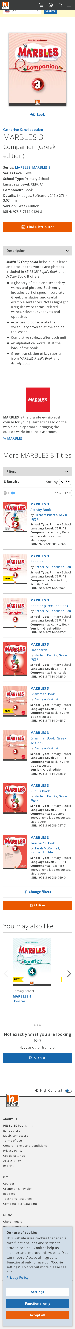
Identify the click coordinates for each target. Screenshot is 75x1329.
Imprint (8, 1166)
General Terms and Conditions (25, 1145)
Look (40, 114)
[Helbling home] (12, 1100)
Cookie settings (14, 1156)
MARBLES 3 (41, 167)
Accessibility (12, 1161)
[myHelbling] (50, 5)
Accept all (37, 1315)
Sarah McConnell (47, 848)
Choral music (12, 1221)
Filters (11, 471)
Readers (9, 1194)
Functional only (37, 1303)
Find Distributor (40, 227)
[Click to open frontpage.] (5, 5)
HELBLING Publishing (18, 1125)
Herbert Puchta (46, 515)
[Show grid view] (6, 493)
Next (68, 974)
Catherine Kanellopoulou (23, 129)
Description (16, 250)
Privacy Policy (17, 1277)
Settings (37, 1292)
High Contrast (51, 1090)
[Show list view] (13, 493)
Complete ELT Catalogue (20, 1204)
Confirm (50, 10)
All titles (39, 905)
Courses (9, 1183)
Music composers (15, 1135)
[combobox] (22, 10)
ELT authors (11, 1130)
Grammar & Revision (18, 1189)
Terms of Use (12, 1140)
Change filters (40, 892)
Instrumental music (17, 1227)
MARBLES (22, 167)
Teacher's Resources (17, 1199)
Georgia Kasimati (47, 699)
